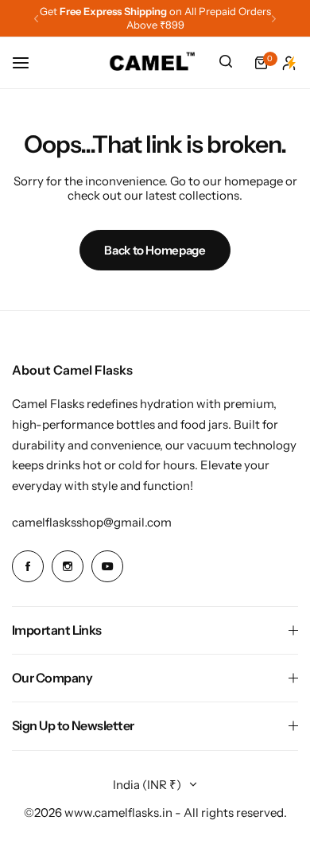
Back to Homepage (154, 250)
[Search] (225, 62)
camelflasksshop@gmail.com (92, 522)
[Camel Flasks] (152, 62)
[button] (36, 19)
